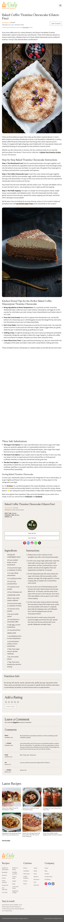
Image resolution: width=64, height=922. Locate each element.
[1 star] (6, 702)
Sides (13, 884)
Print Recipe (32, 533)
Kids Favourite (4, 888)
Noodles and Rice (14, 873)
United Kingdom (25, 877)
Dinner (4, 878)
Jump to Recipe (56, 24)
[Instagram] (32, 542)
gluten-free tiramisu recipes (50, 152)
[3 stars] (12, 702)
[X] (39, 542)
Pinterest (28, 496)
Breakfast (4, 872)
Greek (25, 884)
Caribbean (26, 871)
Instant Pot (5, 885)
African (25, 868)
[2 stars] (9, 702)
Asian (35, 874)
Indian (35, 868)
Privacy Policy (48, 876)
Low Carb (4, 892)
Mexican (36, 876)
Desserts (4, 875)
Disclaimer (48, 879)
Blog (46, 871)
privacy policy (25, 27)
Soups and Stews (15, 887)
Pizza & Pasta (14, 877)
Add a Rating (32, 538)
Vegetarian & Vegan (15, 891)
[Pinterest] (24, 542)
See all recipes (6, 840)
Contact (47, 874)
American (36, 885)
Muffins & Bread (15, 868)
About (46, 868)
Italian (35, 871)
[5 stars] (18, 702)
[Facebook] (28, 542)
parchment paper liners (24, 204)
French (25, 881)
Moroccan (36, 879)
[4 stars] (15, 702)
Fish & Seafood (4, 881)
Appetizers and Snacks (5, 868)
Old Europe (26, 874)
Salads (14, 881)
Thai (35, 882)
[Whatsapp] (35, 542)
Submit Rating (10, 707)
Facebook (38, 496)
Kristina (10, 486)
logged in (16, 722)
